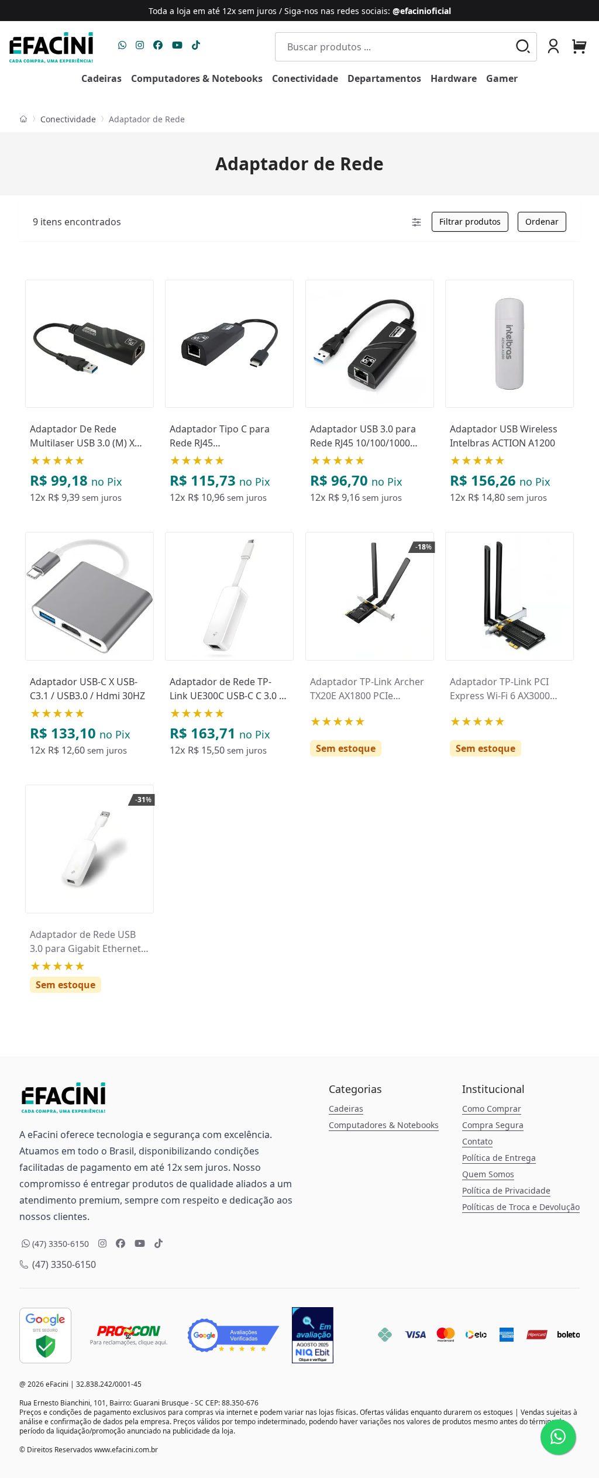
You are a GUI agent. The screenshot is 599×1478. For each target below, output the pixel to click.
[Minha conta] (553, 47)
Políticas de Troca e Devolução (521, 1206)
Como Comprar (491, 1108)
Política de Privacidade (506, 1190)
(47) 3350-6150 (63, 1264)
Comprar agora (95, 408)
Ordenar (542, 221)
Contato (477, 1141)
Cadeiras (346, 1108)
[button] (553, 46)
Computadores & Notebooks (384, 1124)
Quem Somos (488, 1174)
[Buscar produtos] (527, 47)
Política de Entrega (499, 1157)
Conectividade (68, 119)
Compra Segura (493, 1124)
